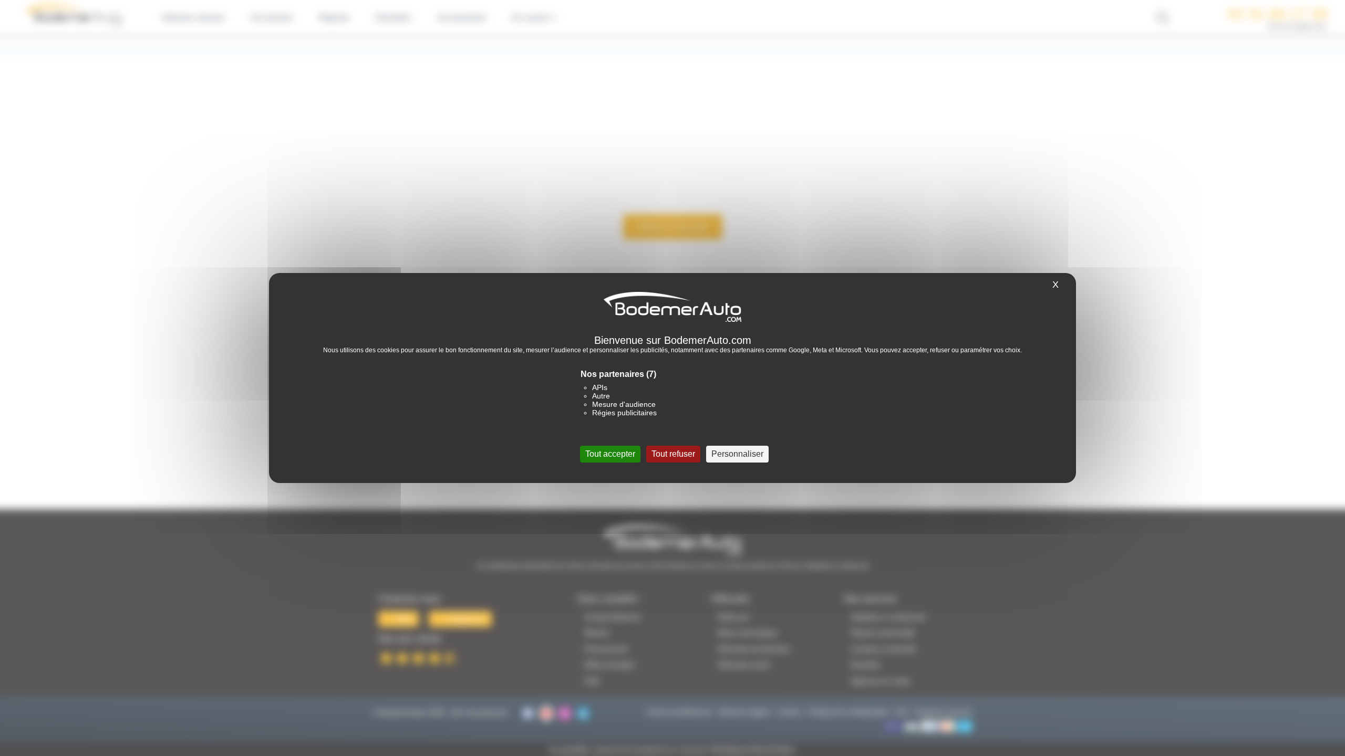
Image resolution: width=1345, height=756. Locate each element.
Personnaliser (737, 453)
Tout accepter (610, 453)
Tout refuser (673, 453)
